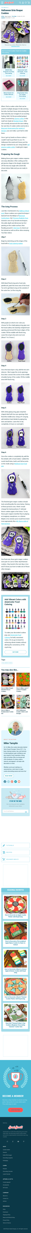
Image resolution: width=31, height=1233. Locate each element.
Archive (4, 1201)
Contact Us (5, 1198)
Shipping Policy (6, 1214)
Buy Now (15, 652)
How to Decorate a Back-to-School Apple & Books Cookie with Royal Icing (15, 971)
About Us (5, 1195)
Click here (16, 228)
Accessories (6, 1185)
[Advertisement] (15, 829)
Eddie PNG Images (7, 1155)
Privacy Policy (6, 1220)
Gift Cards (5, 1187)
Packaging (5, 1160)
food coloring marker (16, 243)
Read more (8, 776)
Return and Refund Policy (9, 1217)
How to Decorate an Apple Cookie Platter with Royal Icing (15, 916)
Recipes (5, 1168)
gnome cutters (19, 118)
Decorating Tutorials (7, 1171)
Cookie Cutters (6, 1149)
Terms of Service (7, 1223)
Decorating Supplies (8, 1157)
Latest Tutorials (6, 1174)
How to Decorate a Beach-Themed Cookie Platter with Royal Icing (15, 998)
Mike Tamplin (8, 16)
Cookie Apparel (6, 1182)
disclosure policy (15, 46)
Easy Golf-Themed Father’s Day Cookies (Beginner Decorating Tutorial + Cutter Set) (15, 1025)
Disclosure (5, 1212)
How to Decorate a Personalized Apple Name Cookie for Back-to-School (15, 943)
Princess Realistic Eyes (20, 218)
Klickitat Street (18, 121)
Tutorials (4, 7)
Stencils (5, 1152)
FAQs (4, 1209)
